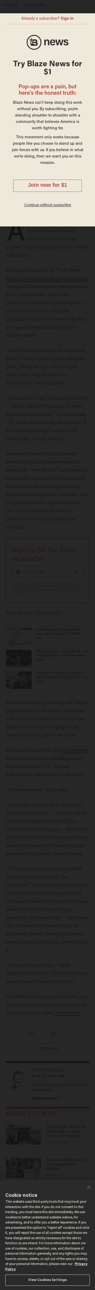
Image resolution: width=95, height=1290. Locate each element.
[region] (47, 1235)
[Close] (88, 1187)
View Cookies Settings (47, 1280)
